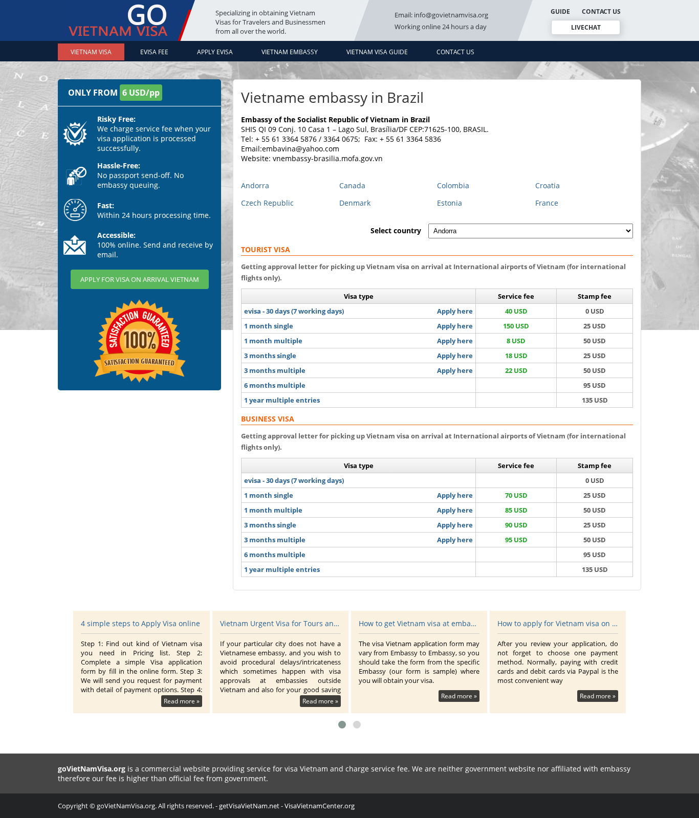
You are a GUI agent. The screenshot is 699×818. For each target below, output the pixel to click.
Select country (395, 230)
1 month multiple (273, 340)
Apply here (455, 311)
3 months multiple (274, 370)
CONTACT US (601, 11)
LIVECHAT (586, 27)
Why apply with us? (530, 623)
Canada (352, 185)
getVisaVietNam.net (249, 805)
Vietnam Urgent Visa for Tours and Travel (141, 623)
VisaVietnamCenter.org (320, 805)
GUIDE (560, 11)
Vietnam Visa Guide (377, 52)
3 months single (270, 355)
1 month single (268, 325)
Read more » (182, 701)
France (546, 203)
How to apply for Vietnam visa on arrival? (419, 623)
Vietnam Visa (91, 52)
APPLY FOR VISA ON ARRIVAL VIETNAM (139, 279)
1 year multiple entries (282, 400)
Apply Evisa (215, 52)
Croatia (547, 185)
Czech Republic (267, 203)
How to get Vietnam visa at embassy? (280, 623)
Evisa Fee (154, 52)
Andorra (255, 185)
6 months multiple (274, 385)
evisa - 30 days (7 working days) (294, 311)
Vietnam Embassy (289, 52)
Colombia (453, 185)
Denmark (354, 203)
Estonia (449, 203)
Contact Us (455, 52)
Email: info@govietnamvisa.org (441, 14)
